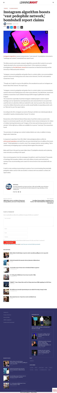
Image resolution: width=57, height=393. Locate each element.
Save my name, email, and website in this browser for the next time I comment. (25, 240)
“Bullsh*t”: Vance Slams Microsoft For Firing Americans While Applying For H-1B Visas (30, 282)
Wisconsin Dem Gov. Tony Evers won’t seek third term (23, 297)
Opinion (11, 261)
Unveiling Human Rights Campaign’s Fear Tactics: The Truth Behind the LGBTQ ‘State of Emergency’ (42, 202)
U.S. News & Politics (14, 8)
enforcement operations (10, 141)
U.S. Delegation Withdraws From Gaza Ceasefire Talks (23, 275)
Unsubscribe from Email (8, 322)
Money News (12, 283)
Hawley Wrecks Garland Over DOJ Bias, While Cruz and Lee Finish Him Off (44, 351)
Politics (6, 8)
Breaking (32, 360)
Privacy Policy (6, 317)
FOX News (9, 23)
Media (36, 367)
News (46, 367)
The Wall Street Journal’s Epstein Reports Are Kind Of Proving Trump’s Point (28, 289)
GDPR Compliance (7, 319)
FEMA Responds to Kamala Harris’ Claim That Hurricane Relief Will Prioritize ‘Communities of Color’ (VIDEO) (44, 344)
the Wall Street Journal (19, 67)
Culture (31, 367)
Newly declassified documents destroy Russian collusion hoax (25, 260)
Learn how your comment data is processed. (30, 244)
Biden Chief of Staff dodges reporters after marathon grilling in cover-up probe (29, 253)
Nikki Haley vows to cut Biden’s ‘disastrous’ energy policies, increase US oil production (14, 201)
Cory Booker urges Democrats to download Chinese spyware (24, 267)
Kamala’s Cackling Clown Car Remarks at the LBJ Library (44, 335)
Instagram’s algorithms (9, 56)
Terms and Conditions (25, 392)
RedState (33, 330)
